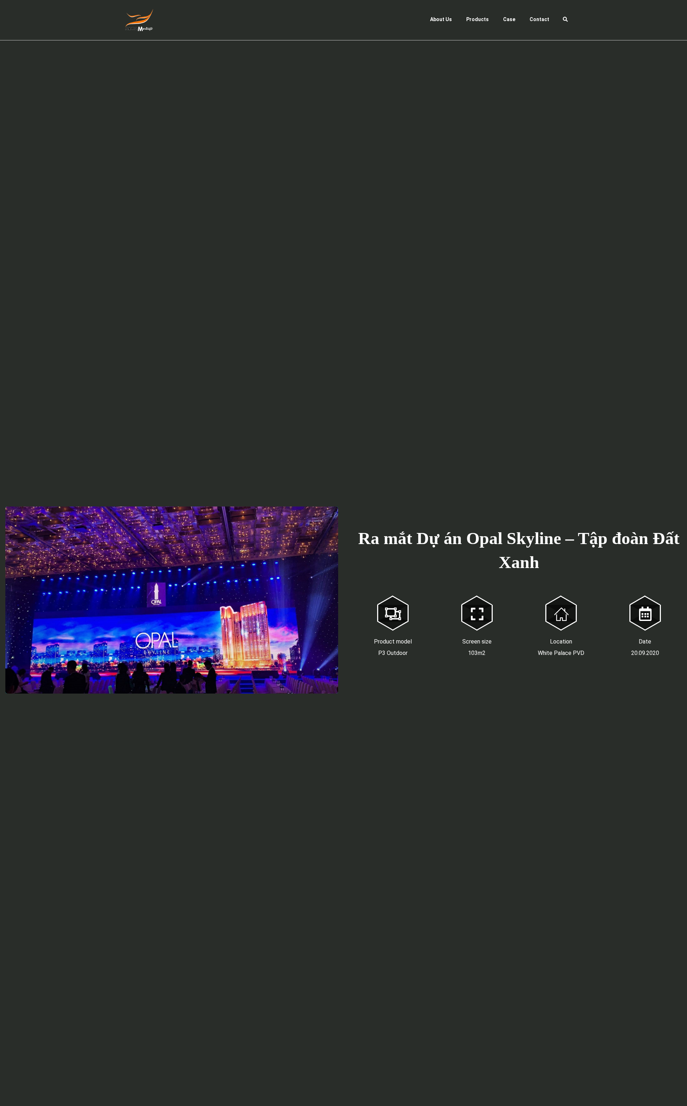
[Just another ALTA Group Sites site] (133, 20)
